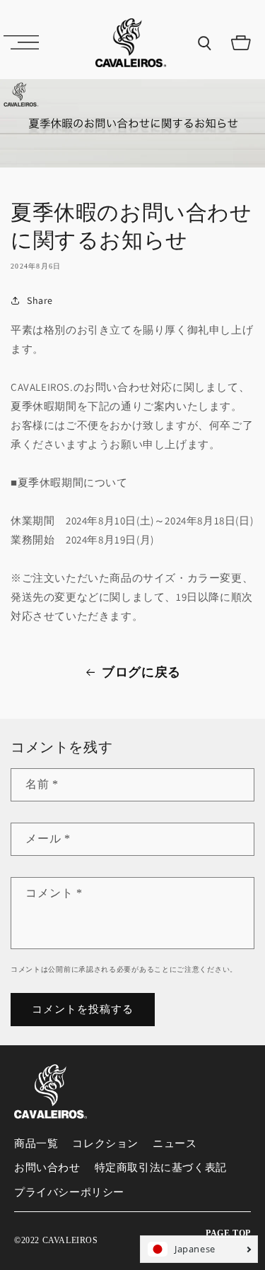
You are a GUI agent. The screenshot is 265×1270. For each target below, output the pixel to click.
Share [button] (40, 300)
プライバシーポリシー (69, 1192)
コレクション (105, 1143)
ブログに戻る (141, 672)
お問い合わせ (47, 1167)
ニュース (174, 1143)
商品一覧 (36, 1143)
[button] (21, 42)
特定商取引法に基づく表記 (161, 1167)
